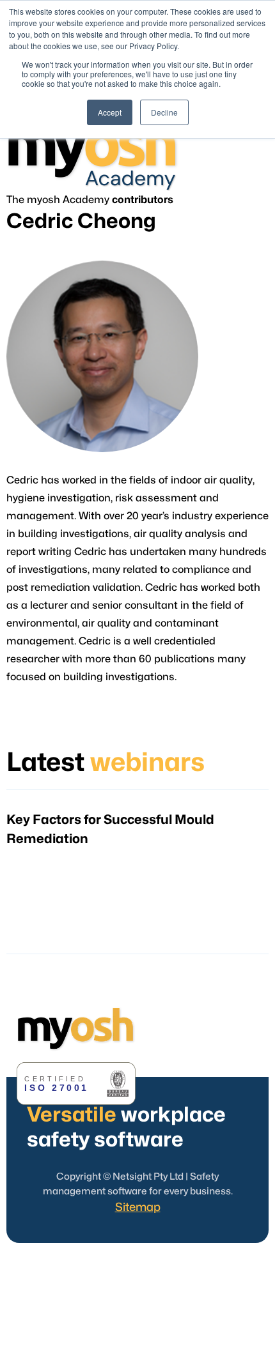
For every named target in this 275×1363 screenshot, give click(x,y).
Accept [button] (110, 112)
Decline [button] (164, 112)
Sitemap (138, 1207)
